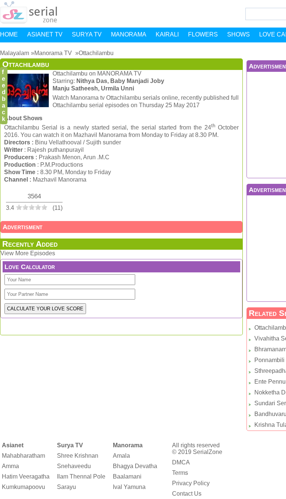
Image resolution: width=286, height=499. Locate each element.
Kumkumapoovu (23, 487)
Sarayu (66, 487)
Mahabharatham (23, 455)
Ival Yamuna (129, 487)
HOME (9, 34)
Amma (10, 466)
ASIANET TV (45, 34)
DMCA (181, 462)
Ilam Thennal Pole (81, 476)
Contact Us (186, 493)
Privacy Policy (191, 483)
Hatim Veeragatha (26, 476)
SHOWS (238, 34)
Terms (180, 473)
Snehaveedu (74, 466)
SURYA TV (87, 34)
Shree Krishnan (77, 455)
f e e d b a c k (4, 95)
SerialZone (207, 452)
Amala (121, 455)
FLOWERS (203, 34)
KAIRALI (167, 34)
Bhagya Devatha (135, 466)
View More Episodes (27, 253)
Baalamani (127, 476)
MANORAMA (128, 34)
